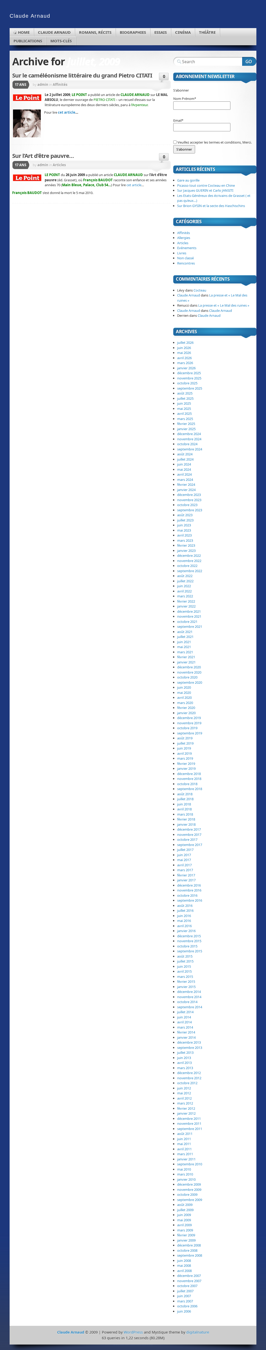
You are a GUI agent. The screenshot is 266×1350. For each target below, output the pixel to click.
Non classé (185, 258)
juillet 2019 (185, 743)
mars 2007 (185, 1301)
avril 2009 (184, 1225)
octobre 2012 (187, 1083)
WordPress (133, 1332)
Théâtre (207, 32)
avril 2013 (184, 1062)
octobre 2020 (187, 677)
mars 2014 (185, 1027)
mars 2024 (185, 479)
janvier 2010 (186, 1179)
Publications (28, 40)
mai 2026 (184, 352)
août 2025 (184, 393)
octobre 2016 (187, 895)
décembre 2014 (189, 991)
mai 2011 (184, 1143)
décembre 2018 (189, 773)
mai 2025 (184, 408)
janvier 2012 (186, 1113)
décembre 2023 (189, 494)
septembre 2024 (189, 449)
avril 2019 (184, 753)
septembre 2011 (189, 1128)
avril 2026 (184, 358)
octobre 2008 (187, 1250)
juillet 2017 (185, 849)
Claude (30, 16)
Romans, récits (95, 32)
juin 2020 (184, 687)
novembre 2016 (189, 890)
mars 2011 (185, 1154)
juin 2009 (184, 1214)
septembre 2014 (189, 1007)
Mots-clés (61, 40)
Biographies (133, 32)
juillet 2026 (185, 342)
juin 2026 (184, 347)
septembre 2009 (189, 1199)
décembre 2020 (189, 667)
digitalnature (197, 1332)
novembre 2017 (189, 834)
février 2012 (186, 1108)
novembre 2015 (189, 941)
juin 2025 (184, 403)
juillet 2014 (185, 1012)
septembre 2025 (189, 388)
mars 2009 (185, 1230)
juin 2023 (184, 525)
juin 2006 (184, 1311)
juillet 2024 (185, 459)
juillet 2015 (185, 961)
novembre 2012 (189, 1078)
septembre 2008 (189, 1255)
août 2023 (184, 515)
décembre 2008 (189, 1245)
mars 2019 (185, 758)
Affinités (60, 84)
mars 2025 (185, 418)
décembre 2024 (189, 433)
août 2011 (184, 1133)
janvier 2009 (186, 1240)
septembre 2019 (189, 733)
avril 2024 (184, 474)
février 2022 (186, 601)
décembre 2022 (189, 555)
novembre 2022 (189, 560)
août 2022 (184, 575)
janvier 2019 (186, 768)
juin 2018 (184, 804)
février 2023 (186, 545)
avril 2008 (184, 1270)
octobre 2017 (187, 839)
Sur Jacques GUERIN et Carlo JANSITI (205, 190)
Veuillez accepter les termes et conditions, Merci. (214, 142)
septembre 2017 (189, 844)
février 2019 (186, 763)
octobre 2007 (187, 1285)
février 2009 (186, 1235)
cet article (66, 112)
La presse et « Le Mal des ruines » (223, 305)
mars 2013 (185, 1067)
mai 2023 (184, 530)
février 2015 (186, 981)
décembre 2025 (189, 373)
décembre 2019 (189, 717)
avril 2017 (184, 865)
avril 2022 (184, 591)
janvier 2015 (186, 986)
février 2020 (186, 707)
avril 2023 (184, 535)
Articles (59, 165)
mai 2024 (184, 469)
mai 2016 (184, 920)
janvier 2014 (186, 1037)
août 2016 (184, 905)
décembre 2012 (189, 1072)
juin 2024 (184, 464)
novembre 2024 (189, 439)
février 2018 (186, 819)
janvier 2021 (186, 662)
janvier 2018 (186, 824)
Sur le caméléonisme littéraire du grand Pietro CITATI (82, 75)
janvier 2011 (186, 1159)
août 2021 (184, 631)
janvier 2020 (186, 712)
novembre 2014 (189, 996)
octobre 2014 (187, 1001)
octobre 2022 (187, 565)
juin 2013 (184, 1057)
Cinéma (183, 32)
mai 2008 (184, 1265)
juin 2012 (184, 1088)
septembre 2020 (189, 682)
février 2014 (186, 1032)
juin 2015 (184, 966)
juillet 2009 (185, 1209)
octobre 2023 (187, 504)
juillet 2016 (185, 910)
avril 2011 (184, 1149)
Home (24, 32)
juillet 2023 (185, 520)
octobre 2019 (187, 728)
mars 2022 (185, 596)
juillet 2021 (185, 636)
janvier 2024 (186, 489)
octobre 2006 (187, 1306)
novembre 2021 (189, 616)
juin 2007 (184, 1296)
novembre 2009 (189, 1189)
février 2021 (186, 657)
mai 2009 (184, 1220)
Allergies (183, 237)
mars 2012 (185, 1103)
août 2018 (184, 794)
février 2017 (186, 875)
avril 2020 (184, 697)
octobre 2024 (187, 444)
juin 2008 (184, 1260)
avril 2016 (184, 925)
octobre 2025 (187, 383)
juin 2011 (184, 1138)
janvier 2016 (186, 930)
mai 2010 (184, 1169)
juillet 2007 (185, 1291)
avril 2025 (184, 413)
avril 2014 (184, 1022)
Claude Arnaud (54, 32)
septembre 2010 (189, 1164)
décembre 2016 (189, 885)
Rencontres (186, 263)
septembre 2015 (189, 951)
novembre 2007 (189, 1280)
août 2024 (184, 454)
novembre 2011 (189, 1123)
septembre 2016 (189, 900)
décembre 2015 (189, 936)
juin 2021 (184, 642)
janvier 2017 (186, 880)
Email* (178, 120)
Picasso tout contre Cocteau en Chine (206, 185)
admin (42, 84)
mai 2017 (184, 859)
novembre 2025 (189, 378)
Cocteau (200, 290)
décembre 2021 (189, 611)
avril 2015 (184, 971)
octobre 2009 (187, 1194)
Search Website (249, 61)
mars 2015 (185, 976)
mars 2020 (185, 702)
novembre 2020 (189, 672)
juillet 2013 (185, 1052)
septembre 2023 (189, 510)
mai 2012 (184, 1093)
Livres (181, 253)
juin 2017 (184, 854)
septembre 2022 (189, 571)
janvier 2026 (186, 368)
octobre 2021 (187, 621)
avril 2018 (184, 809)
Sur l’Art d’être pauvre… (43, 155)
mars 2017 (185, 870)
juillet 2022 (185, 581)
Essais (160, 32)
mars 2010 (185, 1174)
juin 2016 (184, 915)
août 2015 (184, 956)
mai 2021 (184, 646)
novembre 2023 (189, 500)
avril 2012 (184, 1098)
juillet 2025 (185, 398)
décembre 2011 (189, 1118)
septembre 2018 (189, 788)
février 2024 (186, 484)
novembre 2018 (189, 778)
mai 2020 (184, 692)
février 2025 (186, 423)
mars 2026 (185, 362)
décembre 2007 (189, 1275)
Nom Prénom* (184, 98)
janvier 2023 (186, 550)
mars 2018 (185, 814)
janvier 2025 (186, 429)
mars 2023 (185, 540)
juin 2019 (184, 748)
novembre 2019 (189, 723)
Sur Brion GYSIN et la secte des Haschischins (211, 205)
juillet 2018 (185, 799)
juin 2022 (184, 586)
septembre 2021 (189, 626)
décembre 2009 (189, 1184)
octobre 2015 (187, 946)
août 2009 (184, 1204)
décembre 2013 (189, 1042)
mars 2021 (185, 652)
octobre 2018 (187, 783)
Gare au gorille (188, 180)
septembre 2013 (189, 1047)
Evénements (186, 248)
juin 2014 (184, 1017)
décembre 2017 (189, 829)
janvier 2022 (186, 606)
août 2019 (184, 738)
